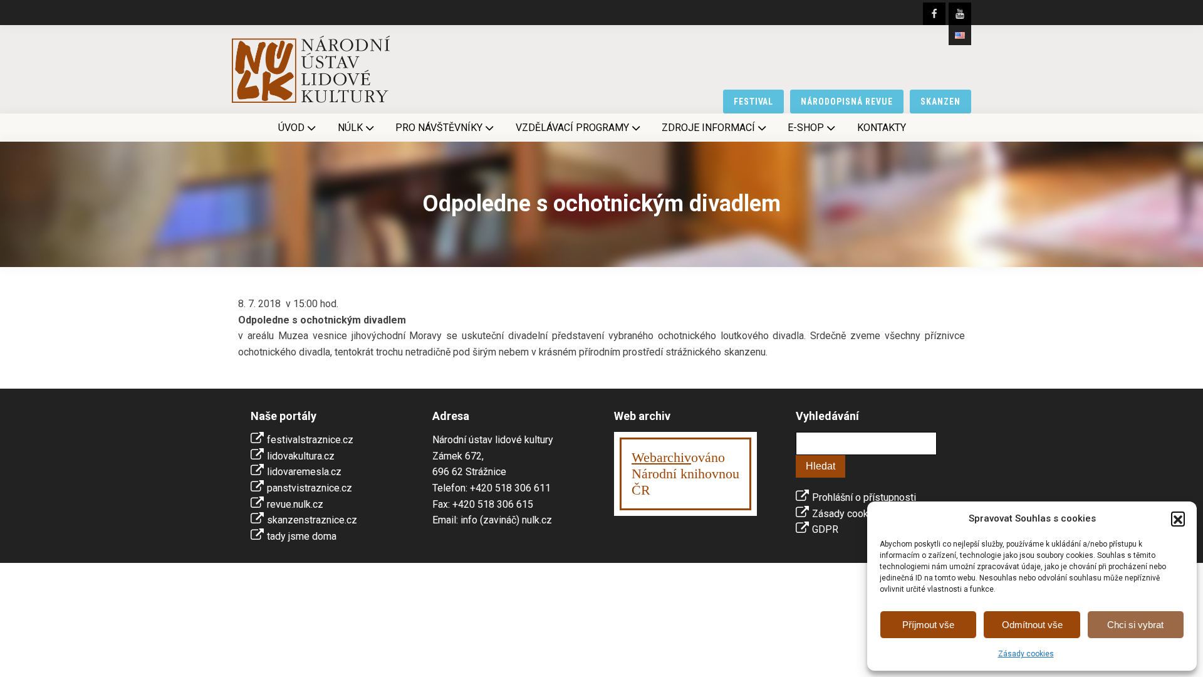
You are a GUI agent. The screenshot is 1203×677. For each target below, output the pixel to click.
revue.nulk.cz (295, 504)
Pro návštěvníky (438, 128)
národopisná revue (847, 102)
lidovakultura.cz (301, 456)
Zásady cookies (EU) (857, 514)
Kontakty (881, 128)
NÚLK (350, 128)
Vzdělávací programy (572, 128)
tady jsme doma (301, 536)
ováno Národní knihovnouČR (685, 473)
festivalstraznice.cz (310, 440)
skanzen (940, 102)
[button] (1178, 518)
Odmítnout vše (1032, 624)
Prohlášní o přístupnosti (864, 497)
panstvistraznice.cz (309, 488)
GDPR (825, 529)
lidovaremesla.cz (304, 472)
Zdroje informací (708, 128)
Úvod (291, 128)
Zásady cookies (1026, 653)
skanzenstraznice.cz (312, 520)
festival (754, 102)
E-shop (806, 128)
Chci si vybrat (1135, 624)
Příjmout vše (928, 624)
